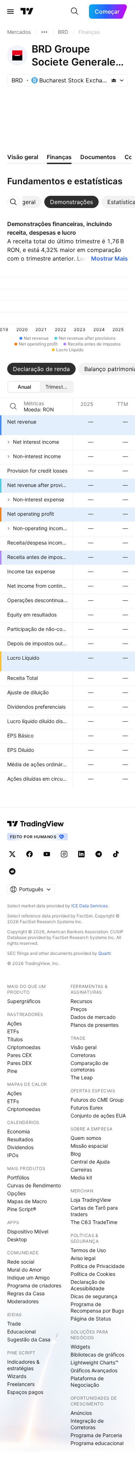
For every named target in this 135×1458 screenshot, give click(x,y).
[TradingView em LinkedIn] (81, 854)
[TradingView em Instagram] (64, 854)
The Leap (82, 1077)
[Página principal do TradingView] (27, 11)
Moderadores (23, 1301)
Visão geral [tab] (22, 157)
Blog (76, 1154)
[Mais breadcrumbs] (44, 32)
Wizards (16, 1376)
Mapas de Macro (27, 1201)
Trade (14, 1324)
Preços (79, 1009)
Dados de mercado (93, 1017)
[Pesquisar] (74, 11)
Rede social (20, 1262)
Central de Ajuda (90, 1162)
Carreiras (81, 1169)
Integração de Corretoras (87, 1424)
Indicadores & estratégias (23, 1365)
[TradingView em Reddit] (12, 871)
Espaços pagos (25, 1392)
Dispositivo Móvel (27, 1231)
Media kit (81, 1177)
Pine (12, 1071)
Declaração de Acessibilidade (88, 1285)
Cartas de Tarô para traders (94, 1211)
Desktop (17, 1239)
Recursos (81, 1001)
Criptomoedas (23, 1047)
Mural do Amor (24, 1270)
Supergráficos (23, 1001)
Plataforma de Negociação (87, 1381)
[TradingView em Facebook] (29, 854)
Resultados (20, 1139)
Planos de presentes (94, 1025)
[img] (114, 80)
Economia (18, 1131)
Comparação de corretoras (89, 1066)
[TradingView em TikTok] (116, 854)
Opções (16, 1193)
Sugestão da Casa (28, 1339)
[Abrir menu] (10, 11)
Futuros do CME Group (97, 1100)
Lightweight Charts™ (94, 1362)
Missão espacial (89, 1146)
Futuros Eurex (87, 1108)
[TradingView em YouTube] (47, 854)
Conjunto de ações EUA (98, 1115)
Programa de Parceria (96, 1435)
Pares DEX (19, 1063)
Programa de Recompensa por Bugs (97, 1307)
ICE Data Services (89, 905)
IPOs (12, 1155)
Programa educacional (97, 1443)
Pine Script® (21, 1209)
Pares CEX (19, 1055)
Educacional (21, 1331)
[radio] (24, 387)
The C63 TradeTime (94, 1222)
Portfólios (18, 1177)
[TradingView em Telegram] (99, 854)
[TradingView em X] (12, 854)
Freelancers (21, 1384)
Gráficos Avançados (94, 1370)
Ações (14, 1023)
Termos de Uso (88, 1250)
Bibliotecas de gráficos (97, 1354)
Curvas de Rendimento (34, 1185)
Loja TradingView (91, 1200)
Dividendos (20, 1147)
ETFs (13, 1031)
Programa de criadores (34, 1285)
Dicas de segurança (94, 1296)
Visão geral (83, 1047)
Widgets (80, 1347)
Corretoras (83, 1055)
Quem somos (86, 1138)
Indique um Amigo (28, 1277)
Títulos (15, 1039)
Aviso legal (83, 1258)
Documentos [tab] (98, 157)
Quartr (104, 953)
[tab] (71, 202)
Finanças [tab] (59, 157)
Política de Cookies (93, 1274)
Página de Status (91, 1318)
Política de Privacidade (98, 1266)
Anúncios (81, 1413)
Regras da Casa (26, 1293)
